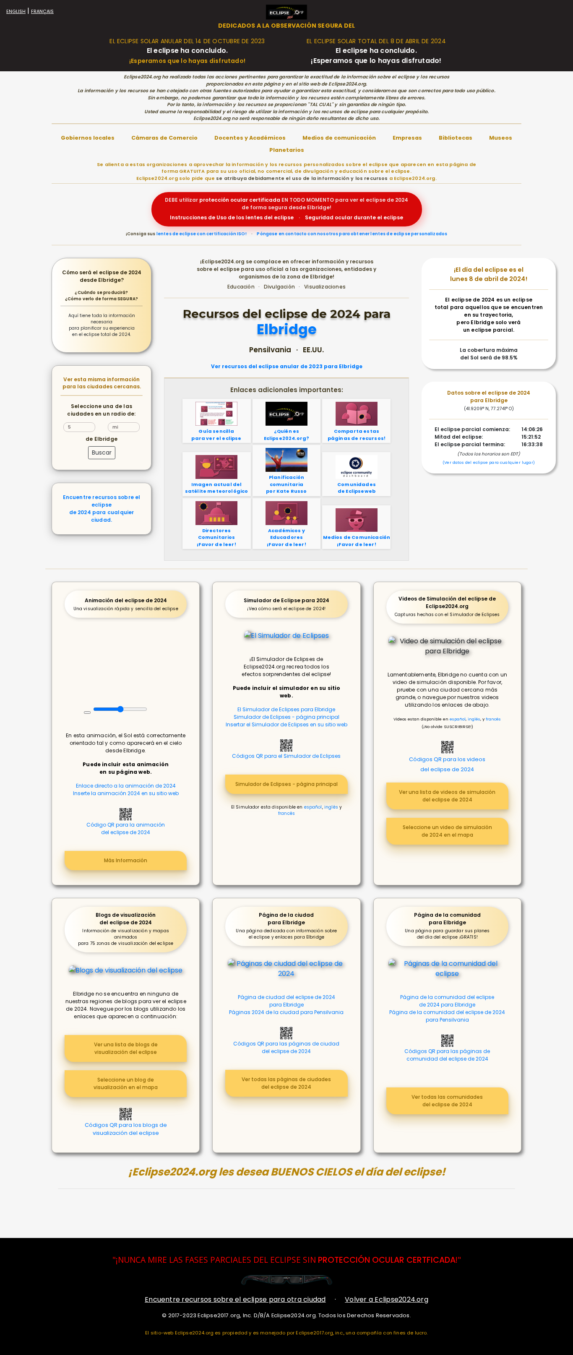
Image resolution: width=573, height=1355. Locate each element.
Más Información (125, 860)
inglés (331, 807)
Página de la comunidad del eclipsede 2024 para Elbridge (447, 1000)
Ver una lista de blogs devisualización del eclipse (126, 1048)
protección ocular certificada (239, 199)
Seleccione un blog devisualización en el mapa (126, 1083)
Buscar (102, 452)
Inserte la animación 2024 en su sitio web (126, 793)
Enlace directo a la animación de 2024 (126, 785)
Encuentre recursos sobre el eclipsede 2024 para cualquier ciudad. (102, 508)
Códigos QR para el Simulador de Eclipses (286, 755)
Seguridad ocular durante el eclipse (354, 217)
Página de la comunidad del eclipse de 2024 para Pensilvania (447, 1016)
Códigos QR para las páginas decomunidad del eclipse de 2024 (447, 1055)
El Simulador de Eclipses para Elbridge (286, 709)
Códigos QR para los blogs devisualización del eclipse (126, 1129)
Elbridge (287, 329)
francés (286, 813)
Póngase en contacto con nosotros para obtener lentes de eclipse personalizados (352, 234)
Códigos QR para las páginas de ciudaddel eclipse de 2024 (286, 1047)
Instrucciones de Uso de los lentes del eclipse (232, 217)
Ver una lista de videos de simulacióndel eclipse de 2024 (447, 795)
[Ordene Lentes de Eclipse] (286, 1280)
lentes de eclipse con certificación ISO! (201, 234)
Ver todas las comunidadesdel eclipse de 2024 (447, 1100)
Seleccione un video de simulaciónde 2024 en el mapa (447, 831)
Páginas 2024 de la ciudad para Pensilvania (286, 1012)
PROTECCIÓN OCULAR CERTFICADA (387, 1260)
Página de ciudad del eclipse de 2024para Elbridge (286, 1000)
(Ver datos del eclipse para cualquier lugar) (489, 462)
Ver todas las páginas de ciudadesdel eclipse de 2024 (286, 1083)
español (313, 807)
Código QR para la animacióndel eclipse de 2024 (125, 828)
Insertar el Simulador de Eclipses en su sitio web (286, 724)
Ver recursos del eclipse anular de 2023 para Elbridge (286, 366)
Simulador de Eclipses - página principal (286, 716)
